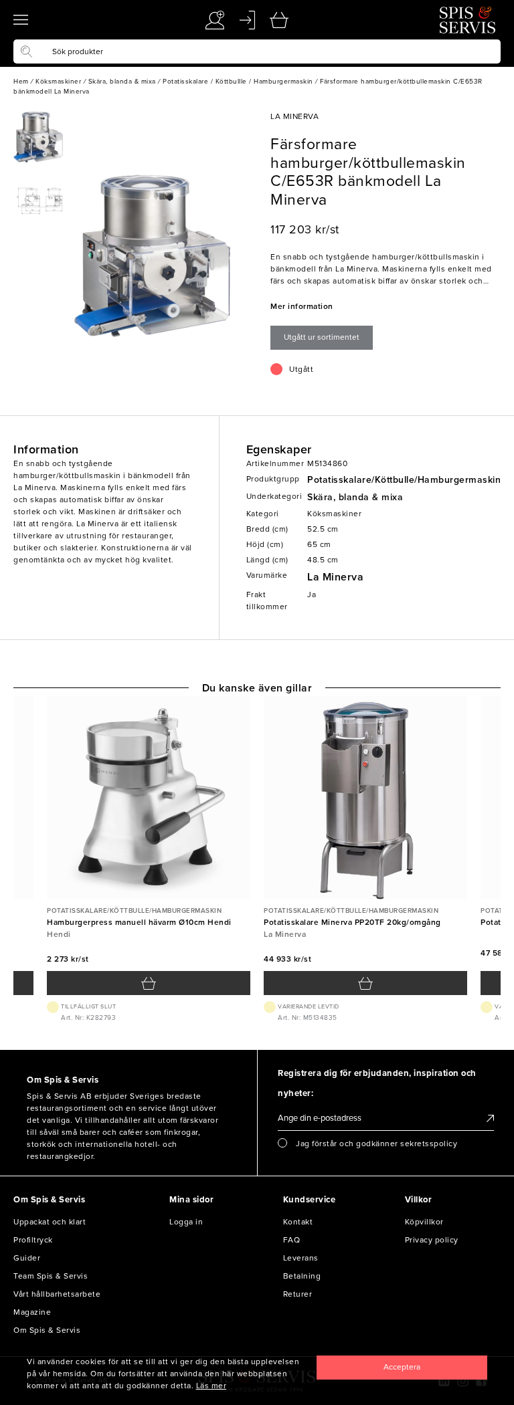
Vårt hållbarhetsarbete (56, 1294)
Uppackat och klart (49, 1221)
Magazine (32, 1312)
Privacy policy (431, 1240)
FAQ (292, 1240)
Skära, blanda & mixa (355, 497)
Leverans (301, 1258)
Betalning (302, 1276)
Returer (298, 1294)
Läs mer (211, 1385)
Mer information (301, 306)
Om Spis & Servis (46, 1330)
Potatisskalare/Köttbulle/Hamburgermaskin (404, 479)
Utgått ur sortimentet (321, 337)
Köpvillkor (424, 1221)
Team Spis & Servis (50, 1276)
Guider (26, 1258)
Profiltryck (33, 1240)
